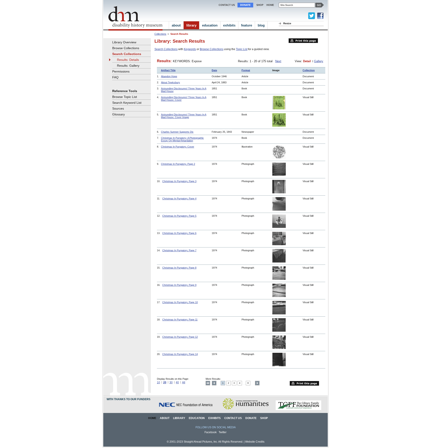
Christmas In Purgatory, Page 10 (180, 302)
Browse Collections (211, 49)
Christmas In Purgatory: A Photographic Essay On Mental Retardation (182, 139)
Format (246, 70)
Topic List (241, 49)
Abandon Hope (169, 76)
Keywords (190, 49)
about (176, 25)
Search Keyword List (126, 102)
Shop (259, 5)
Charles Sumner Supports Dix (177, 131)
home (270, 5)
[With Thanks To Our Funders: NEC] (186, 409)
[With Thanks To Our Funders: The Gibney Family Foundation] (298, 409)
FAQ (115, 77)
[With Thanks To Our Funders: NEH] (245, 409)
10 (158, 382)
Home (152, 418)
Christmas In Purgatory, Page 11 (180, 319)
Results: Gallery (128, 65)
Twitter (222, 432)
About (164, 418)
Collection (309, 70)
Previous (214, 383)
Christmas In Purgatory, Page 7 (179, 250)
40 (177, 382)
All (183, 382)
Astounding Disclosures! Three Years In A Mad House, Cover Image (183, 116)
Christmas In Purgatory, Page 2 (178, 164)
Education (197, 418)
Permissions (121, 71)
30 (171, 382)
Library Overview (124, 42)
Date (214, 70)
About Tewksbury (170, 82)
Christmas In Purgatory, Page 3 (179, 181)
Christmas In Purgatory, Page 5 (179, 215)
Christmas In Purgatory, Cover (177, 146)
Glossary (118, 114)
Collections (160, 34)
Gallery (318, 61)
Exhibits (214, 418)
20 (164, 382)
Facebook (211, 432)
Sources (118, 108)
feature (246, 25)
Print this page (303, 40)
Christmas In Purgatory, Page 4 (179, 198)
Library (179, 418)
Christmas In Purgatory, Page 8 (179, 267)
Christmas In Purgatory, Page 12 (180, 336)
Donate (245, 5)
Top (208, 383)
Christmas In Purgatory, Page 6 (179, 233)
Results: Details (128, 60)
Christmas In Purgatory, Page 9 (179, 285)
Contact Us (227, 5)
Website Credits (254, 441)
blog (261, 25)
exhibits (229, 25)
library (191, 25)
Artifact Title (168, 70)
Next (278, 61)
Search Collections (166, 49)
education (210, 25)
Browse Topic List (124, 97)
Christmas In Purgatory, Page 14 (180, 354)
